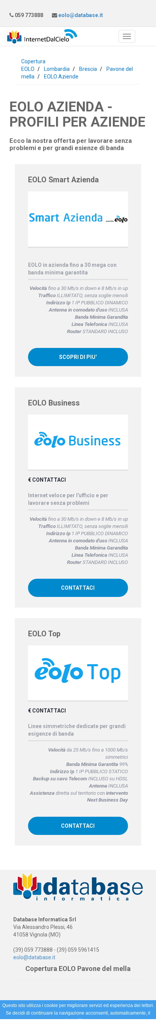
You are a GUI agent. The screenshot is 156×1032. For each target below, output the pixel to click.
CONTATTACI (78, 588)
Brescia (88, 69)
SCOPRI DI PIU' (78, 357)
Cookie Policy (67, 1028)
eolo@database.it (80, 15)
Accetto (98, 1028)
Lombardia (57, 69)
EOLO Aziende (61, 77)
